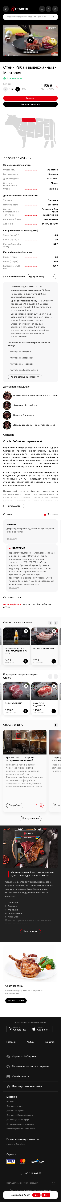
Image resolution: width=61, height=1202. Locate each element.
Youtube (30, 1042)
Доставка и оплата (15, 1106)
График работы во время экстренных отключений (20, 759)
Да (36, 1195)
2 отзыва (14, 55)
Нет (46, 1195)
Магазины (11, 1102)
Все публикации (31, 819)
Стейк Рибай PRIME (13, 703)
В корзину (30, 98)
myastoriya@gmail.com (16, 1144)
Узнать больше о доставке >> (25, 377)
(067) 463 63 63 (33, 1174)
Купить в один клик (30, 104)
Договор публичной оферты (18, 1120)
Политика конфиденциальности (20, 1124)
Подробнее (15, 805)
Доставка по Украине (15, 1111)
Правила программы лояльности (21, 1129)
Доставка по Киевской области (20, 1115)
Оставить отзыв (16, 1000)
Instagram (49, 1042)
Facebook (11, 1042)
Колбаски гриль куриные (27, 648)
